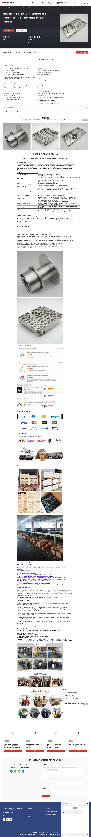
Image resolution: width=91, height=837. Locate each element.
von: (44, 781)
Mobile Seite (41, 832)
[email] (11, 771)
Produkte (11, 7)
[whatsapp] (15, 771)
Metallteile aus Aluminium (71, 692)
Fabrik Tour (30, 811)
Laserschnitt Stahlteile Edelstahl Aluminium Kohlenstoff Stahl (54, 745)
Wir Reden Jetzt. (21, 30)
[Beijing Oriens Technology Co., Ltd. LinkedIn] (10, 819)
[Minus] (87, 803)
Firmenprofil (30, 808)
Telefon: (44, 788)
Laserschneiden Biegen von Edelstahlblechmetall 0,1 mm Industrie (34, 745)
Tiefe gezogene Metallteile (51, 814)
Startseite (5, 7)
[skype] (23, 771)
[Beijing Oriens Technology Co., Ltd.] (7, 2)
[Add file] (63, 834)
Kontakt (46, 796)
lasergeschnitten (69, 695)
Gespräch (8, 30)
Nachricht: (45, 764)
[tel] (27, 771)
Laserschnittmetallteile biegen (72, 698)
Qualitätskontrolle (31, 813)
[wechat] (19, 771)
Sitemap (35, 832)
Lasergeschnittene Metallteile (21, 7)
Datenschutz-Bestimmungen (52, 832)
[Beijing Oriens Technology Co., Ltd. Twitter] (7, 819)
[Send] (87, 834)
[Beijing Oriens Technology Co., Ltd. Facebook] (4, 819)
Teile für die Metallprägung (51, 808)
